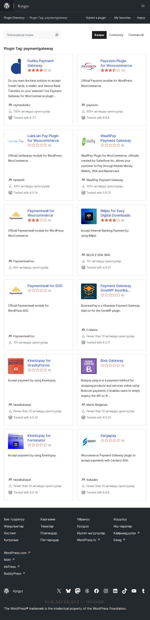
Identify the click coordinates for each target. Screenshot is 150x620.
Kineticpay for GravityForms (39, 363)
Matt (9, 560)
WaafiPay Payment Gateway (116, 138)
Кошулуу (120, 519)
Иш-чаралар (122, 526)
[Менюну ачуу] (144, 6)
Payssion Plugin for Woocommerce (116, 63)
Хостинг (10, 533)
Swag (119, 540)
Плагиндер (48, 533)
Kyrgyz (18, 591)
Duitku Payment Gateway (41, 63)
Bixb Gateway (112, 361)
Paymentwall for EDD (45, 286)
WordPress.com (17, 553)
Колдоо (83, 526)
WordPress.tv (88, 540)
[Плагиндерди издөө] (57, 35)
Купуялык (11, 540)
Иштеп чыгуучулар (91, 533)
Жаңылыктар (14, 526)
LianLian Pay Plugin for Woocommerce (43, 138)
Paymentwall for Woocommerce (41, 213)
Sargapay (108, 436)
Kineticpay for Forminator (39, 438)
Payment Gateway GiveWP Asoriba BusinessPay (116, 288)
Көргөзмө (47, 519)
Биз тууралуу (14, 519)
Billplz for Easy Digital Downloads (115, 213)
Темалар (47, 526)
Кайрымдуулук (126, 533)
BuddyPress (14, 573)
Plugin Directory (14, 17)
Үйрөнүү (83, 519)
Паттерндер (49, 540)
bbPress (12, 567)
